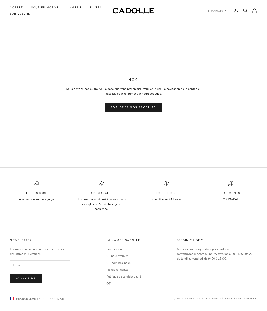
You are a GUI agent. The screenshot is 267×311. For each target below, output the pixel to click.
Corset (16, 7)
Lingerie (74, 7)
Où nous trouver (117, 256)
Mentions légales (117, 270)
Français (215, 10)
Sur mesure (20, 13)
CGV (109, 284)
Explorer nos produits (133, 107)
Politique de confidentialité (123, 277)
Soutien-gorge (44, 7)
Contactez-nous (116, 249)
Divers (96, 7)
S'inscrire (25, 278)
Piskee (251, 298)
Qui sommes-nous (118, 263)
